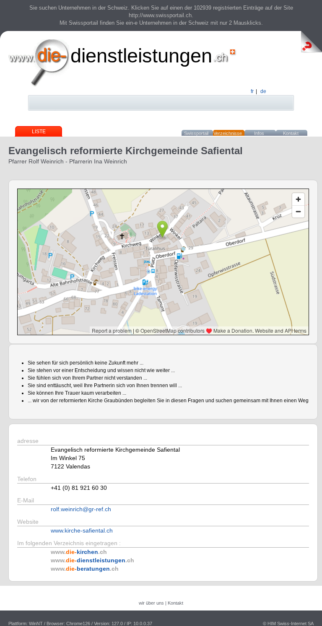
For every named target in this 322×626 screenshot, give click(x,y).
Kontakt (291, 133)
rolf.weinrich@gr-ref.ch (81, 509)
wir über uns (151, 602)
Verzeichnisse (227, 133)
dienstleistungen (141, 55)
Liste (39, 132)
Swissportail (196, 133)
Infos (259, 133)
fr (252, 91)
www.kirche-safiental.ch (82, 530)
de (263, 91)
